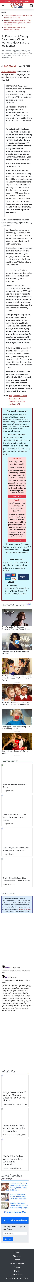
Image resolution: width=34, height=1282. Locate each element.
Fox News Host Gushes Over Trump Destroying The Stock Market (14, 817)
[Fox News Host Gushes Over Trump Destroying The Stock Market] (17, 803)
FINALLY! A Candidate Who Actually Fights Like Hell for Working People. (19, 1205)
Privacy (17, 1267)
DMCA (17, 1271)
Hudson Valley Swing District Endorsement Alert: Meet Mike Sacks (18, 1196)
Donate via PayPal (23, 577)
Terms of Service (25, 909)
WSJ (18, 404)
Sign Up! (8, 1239)
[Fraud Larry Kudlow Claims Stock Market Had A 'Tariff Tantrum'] (17, 836)
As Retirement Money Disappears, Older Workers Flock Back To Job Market (15, 40)
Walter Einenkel (8, 1135)
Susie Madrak (10, 66)
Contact (17, 1259)
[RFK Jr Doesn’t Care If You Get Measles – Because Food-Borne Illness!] (15, 1082)
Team (17, 1252)
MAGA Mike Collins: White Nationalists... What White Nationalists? (13, 1160)
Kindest (11, 581)
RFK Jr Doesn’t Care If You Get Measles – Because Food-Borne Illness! (14, 1096)
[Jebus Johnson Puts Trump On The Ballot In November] (15, 1115)
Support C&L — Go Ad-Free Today (17, 1)
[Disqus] (17, 987)
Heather (5, 1168)
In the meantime (8, 71)
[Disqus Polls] (17, 938)
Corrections (17, 1274)
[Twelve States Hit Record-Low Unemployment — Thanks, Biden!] (17, 866)
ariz (10, 395)
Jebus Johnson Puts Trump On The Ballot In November (14, 1128)
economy (13, 398)
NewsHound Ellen (8, 1104)
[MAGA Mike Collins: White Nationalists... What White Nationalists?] (15, 1146)
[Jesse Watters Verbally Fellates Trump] (17, 773)
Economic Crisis (20, 395)
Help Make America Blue (15, 1212)
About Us (17, 1256)
